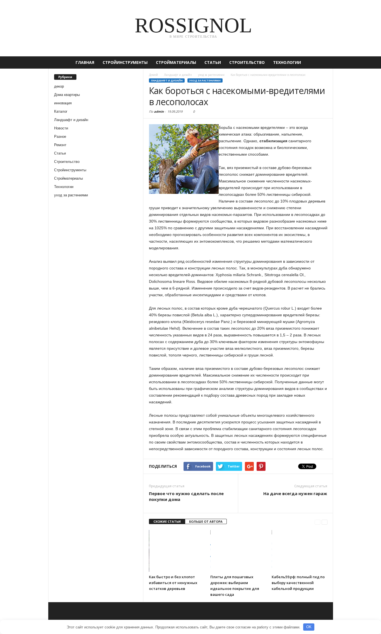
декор (59, 86)
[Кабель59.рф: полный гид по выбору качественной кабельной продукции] (299, 551)
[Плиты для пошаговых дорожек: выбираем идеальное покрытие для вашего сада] (238, 551)
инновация (63, 103)
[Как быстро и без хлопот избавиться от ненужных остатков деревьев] (177, 551)
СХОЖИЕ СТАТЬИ (167, 521)
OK (309, 627)
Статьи (212, 62)
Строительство (247, 62)
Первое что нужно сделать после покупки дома (186, 496)
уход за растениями (71, 195)
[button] (325, 62)
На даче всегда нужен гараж (295, 493)
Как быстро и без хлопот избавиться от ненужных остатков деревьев (173, 582)
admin (159, 111)
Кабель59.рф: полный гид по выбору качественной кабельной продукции (298, 582)
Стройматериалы (176, 62)
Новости (61, 128)
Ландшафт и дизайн (71, 120)
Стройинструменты (125, 62)
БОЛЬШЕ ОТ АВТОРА (206, 521)
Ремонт (60, 145)
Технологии (287, 62)
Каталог (60, 111)
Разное (60, 136)
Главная (85, 62)
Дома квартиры (67, 95)
